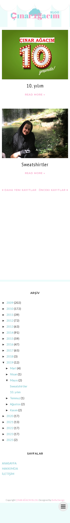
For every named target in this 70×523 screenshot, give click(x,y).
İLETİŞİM (8, 473)
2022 (9, 428)
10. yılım (35, 85)
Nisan (13, 374)
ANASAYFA (9, 463)
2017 (9, 350)
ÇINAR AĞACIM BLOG (27, 500)
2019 (9, 362)
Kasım (14, 410)
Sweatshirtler (35, 164)
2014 (9, 332)
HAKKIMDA (10, 468)
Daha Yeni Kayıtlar (20, 189)
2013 (9, 326)
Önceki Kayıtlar (52, 189)
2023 (9, 434)
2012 (9, 320)
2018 (9, 356)
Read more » (35, 94)
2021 (9, 422)
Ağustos (15, 404)
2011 (9, 314)
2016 (9, 344)
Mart (13, 368)
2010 (9, 308)
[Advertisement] (35, 239)
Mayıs (14, 380)
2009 (9, 302)
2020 (9, 416)
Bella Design (58, 500)
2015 (9, 338)
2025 (9, 440)
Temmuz (15, 398)
